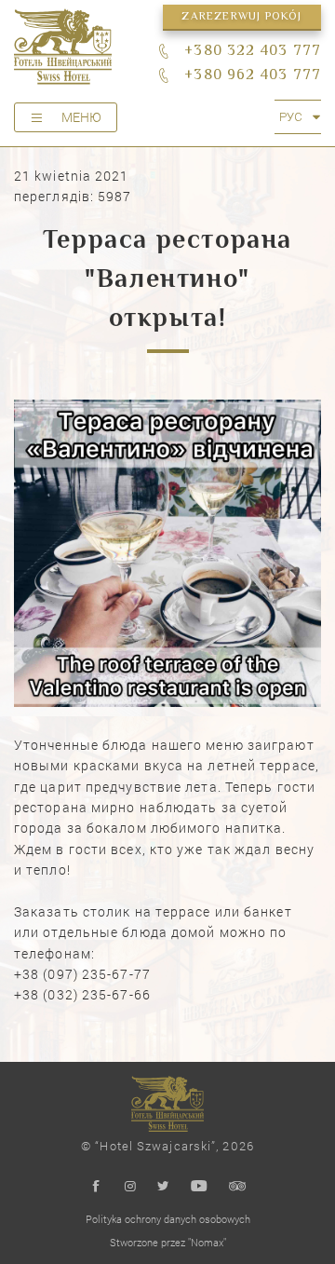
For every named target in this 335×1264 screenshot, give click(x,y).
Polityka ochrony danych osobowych (168, 1219)
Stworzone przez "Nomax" (168, 1242)
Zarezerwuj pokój (241, 17)
